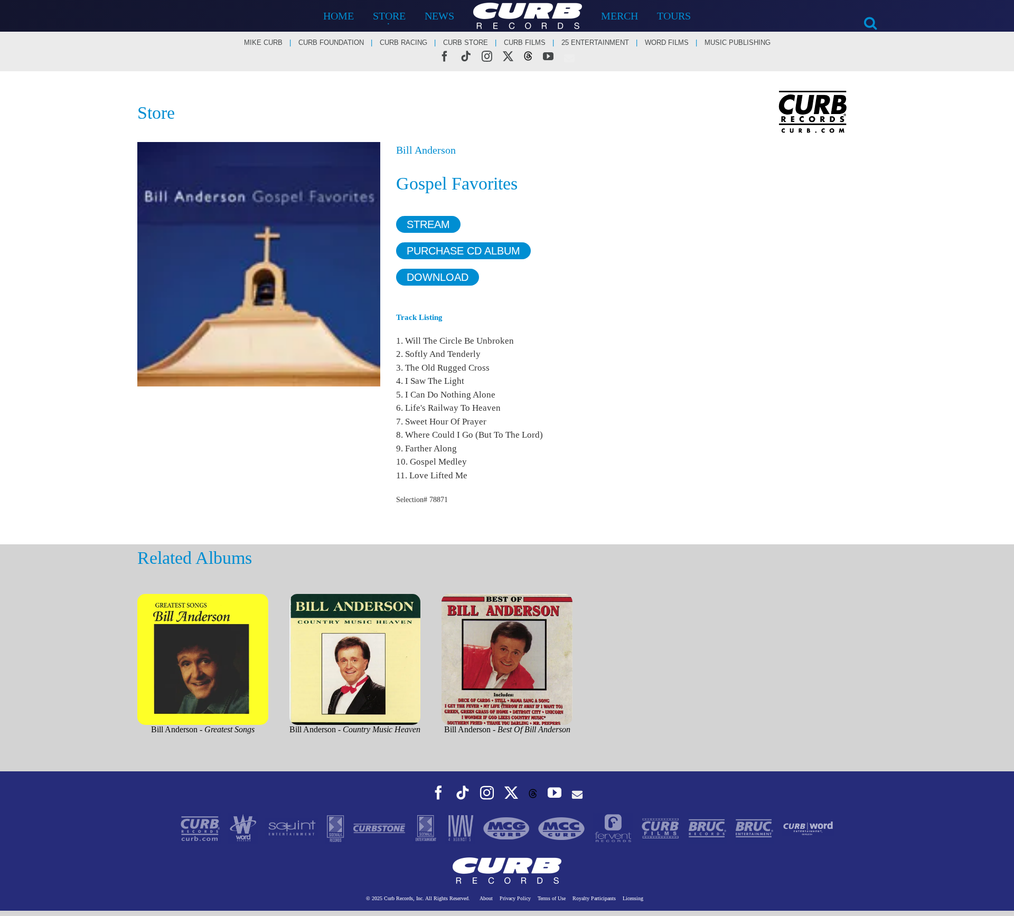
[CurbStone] (380, 828)
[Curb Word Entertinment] (808, 828)
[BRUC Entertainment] (755, 828)
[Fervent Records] (614, 828)
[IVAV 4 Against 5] (461, 828)
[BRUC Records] (708, 828)
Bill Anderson (426, 150)
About (486, 898)
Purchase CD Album (463, 251)
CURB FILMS (525, 42)
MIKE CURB (263, 42)
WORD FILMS (667, 42)
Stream (428, 224)
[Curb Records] (201, 828)
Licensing (633, 898)
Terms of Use (552, 898)
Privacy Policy (515, 898)
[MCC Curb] (562, 828)
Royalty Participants (594, 898)
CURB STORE (465, 42)
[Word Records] (244, 828)
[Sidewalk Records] (336, 828)
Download (437, 277)
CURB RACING (403, 42)
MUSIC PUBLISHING (738, 42)
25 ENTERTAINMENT (595, 42)
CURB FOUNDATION (331, 42)
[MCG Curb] (507, 828)
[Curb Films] (661, 828)
